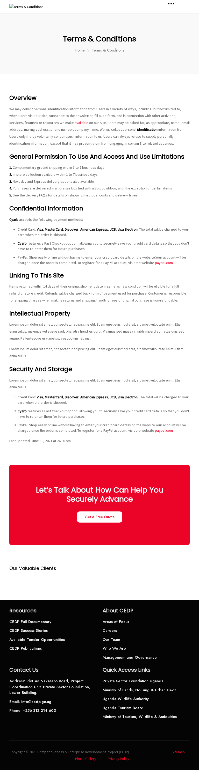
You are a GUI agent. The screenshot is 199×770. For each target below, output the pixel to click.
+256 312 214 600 (39, 710)
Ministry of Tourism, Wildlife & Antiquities (140, 717)
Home (80, 50)
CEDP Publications (25, 648)
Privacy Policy (118, 758)
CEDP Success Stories (28, 630)
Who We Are (114, 648)
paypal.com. (164, 262)
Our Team (111, 639)
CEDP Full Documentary (30, 622)
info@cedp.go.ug (36, 702)
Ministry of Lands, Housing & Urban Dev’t (139, 690)
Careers (110, 630)
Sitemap (178, 752)
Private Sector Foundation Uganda (133, 681)
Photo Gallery (85, 758)
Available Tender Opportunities (37, 639)
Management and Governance (130, 657)
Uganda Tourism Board (123, 708)
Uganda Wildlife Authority (126, 699)
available (81, 122)
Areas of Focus (116, 622)
